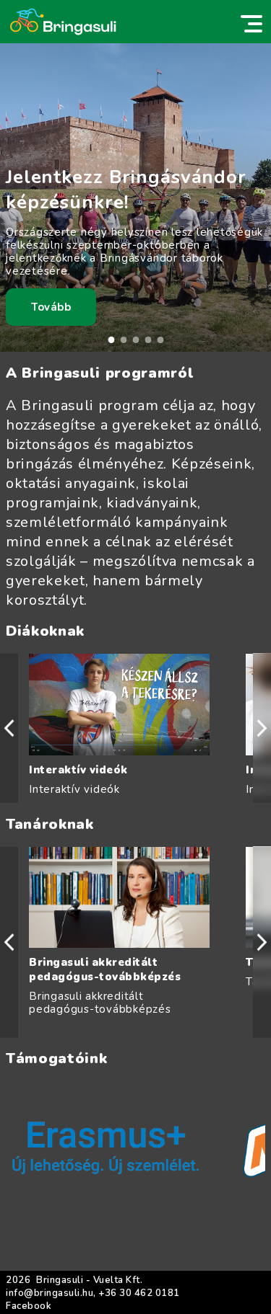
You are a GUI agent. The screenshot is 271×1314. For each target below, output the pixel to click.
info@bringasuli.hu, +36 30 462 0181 (93, 1293)
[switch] (251, 23)
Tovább (51, 307)
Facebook (28, 1306)
